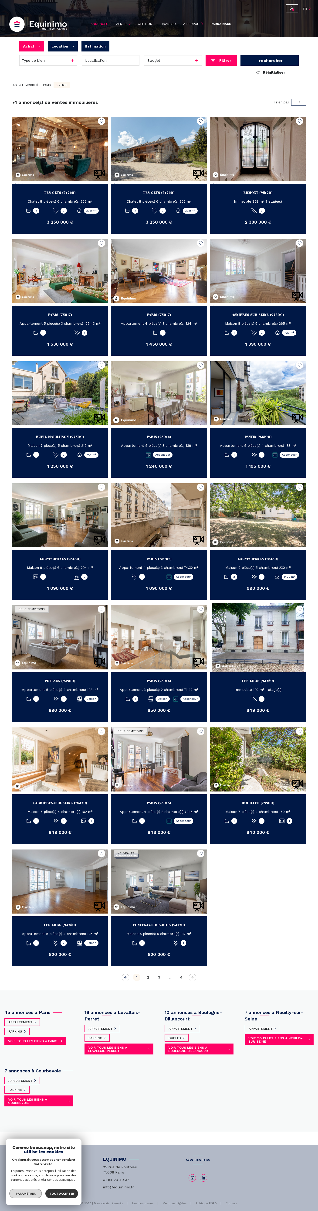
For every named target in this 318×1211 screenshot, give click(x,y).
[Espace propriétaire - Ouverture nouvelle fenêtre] (292, 8)
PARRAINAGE (220, 24)
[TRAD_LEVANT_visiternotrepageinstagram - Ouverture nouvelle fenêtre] (192, 1178)
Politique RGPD (206, 1203)
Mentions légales (175, 1203)
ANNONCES (99, 24)
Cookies (231, 1203)
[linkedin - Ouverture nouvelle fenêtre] (203, 1178)
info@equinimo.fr (118, 1187)
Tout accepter (61, 1193)
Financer (168, 24)
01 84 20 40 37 (116, 1179)
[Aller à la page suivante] (192, 977)
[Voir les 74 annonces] (269, 60)
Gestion (145, 24)
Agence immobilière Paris (32, 85)
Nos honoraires (143, 1203)
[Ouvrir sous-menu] (130, 24)
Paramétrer (26, 1193)
